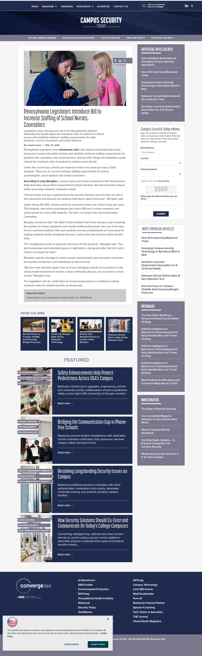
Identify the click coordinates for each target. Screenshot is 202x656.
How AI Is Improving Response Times (159, 73)
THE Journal (140, 616)
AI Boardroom (86, 580)
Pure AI (137, 598)
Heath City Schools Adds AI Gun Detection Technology (60, 338)
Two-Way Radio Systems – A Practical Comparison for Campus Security (158, 443)
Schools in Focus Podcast (79, 38)
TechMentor (85, 612)
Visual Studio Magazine (147, 621)
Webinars (67, 6)
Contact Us (120, 6)
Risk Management (27, 383)
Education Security (28, 372)
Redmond (84, 603)
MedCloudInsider (143, 593)
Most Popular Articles (158, 229)
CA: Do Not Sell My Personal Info (146, 639)
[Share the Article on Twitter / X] (124, 61)
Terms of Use (119, 639)
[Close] (107, 618)
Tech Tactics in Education (148, 612)
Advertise (103, 6)
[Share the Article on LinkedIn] (119, 61)
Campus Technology (145, 584)
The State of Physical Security (158, 409)
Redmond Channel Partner (149, 603)
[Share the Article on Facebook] (114, 61)
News (35, 6)
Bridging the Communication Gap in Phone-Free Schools (92, 425)
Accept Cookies (98, 644)
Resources (83, 6)
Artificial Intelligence (157, 49)
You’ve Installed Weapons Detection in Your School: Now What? (159, 419)
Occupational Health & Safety (95, 598)
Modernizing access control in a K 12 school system (160, 455)
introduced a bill (68, 149)
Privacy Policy (163, 181)
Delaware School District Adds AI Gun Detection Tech (118, 337)
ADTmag (138, 580)
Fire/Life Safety (136, 38)
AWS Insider (85, 584)
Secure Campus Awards (42, 38)
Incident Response (27, 421)
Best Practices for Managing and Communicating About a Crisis (160, 381)
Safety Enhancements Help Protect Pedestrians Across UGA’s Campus (85, 376)
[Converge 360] (33, 586)
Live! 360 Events (143, 589)
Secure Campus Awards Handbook (155, 431)
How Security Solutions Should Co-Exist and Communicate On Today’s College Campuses (93, 523)
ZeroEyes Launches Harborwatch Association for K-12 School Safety (161, 110)
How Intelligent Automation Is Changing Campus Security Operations (158, 62)
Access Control (26, 476)
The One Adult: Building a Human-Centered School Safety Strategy (160, 319)
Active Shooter (110, 38)
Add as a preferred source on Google (156, 5)
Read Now (64, 403)
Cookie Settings (71, 644)
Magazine (48, 6)
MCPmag (83, 593)
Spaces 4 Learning (144, 607)
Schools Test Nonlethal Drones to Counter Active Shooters (90, 338)
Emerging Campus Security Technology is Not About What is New (160, 86)
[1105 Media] (29, 597)
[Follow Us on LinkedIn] (186, 6)
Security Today (87, 607)
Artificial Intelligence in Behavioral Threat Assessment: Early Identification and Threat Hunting (159, 334)
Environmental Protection (93, 589)
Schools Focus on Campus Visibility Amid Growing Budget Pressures (32, 338)
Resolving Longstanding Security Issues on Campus (92, 474)
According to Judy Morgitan (40, 181)
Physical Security (162, 38)
